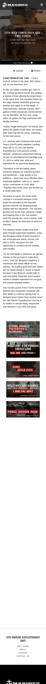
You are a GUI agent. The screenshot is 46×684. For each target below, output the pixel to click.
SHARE (19, 71)
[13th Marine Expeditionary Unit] (15, 4)
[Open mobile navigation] (42, 4)
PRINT (37, 71)
